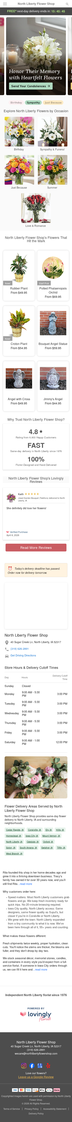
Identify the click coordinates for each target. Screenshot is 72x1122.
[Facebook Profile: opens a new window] (32, 1065)
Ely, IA (49, 829)
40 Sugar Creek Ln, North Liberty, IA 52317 (36, 1046)
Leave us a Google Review (36, 1077)
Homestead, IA (13, 835)
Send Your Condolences (28, 86)
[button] (64, 1113)
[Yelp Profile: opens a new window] (48, 1065)
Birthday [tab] (16, 102)
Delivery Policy (36, 1113)
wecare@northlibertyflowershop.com (36, 1053)
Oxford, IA (48, 841)
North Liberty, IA (14, 841)
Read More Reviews (36, 547)
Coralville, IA (34, 829)
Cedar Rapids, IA (15, 829)
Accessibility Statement (54, 1109)
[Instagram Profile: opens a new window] (23, 1065)
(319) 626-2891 (20, 648)
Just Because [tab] (53, 102)
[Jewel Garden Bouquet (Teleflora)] (11, 498)
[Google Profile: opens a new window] (40, 1065)
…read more (24, 884)
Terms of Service (11, 1109)
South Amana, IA (28, 847)
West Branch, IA (14, 853)
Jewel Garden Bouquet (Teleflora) (33, 497)
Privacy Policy (32, 1109)
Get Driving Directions (23, 655)
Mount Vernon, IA (51, 835)
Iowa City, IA (32, 835)
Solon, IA (10, 847)
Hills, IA (60, 829)
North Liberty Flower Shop (36, 3)
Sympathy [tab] (33, 102)
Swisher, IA (47, 847)
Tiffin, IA (61, 847)
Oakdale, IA (33, 841)
